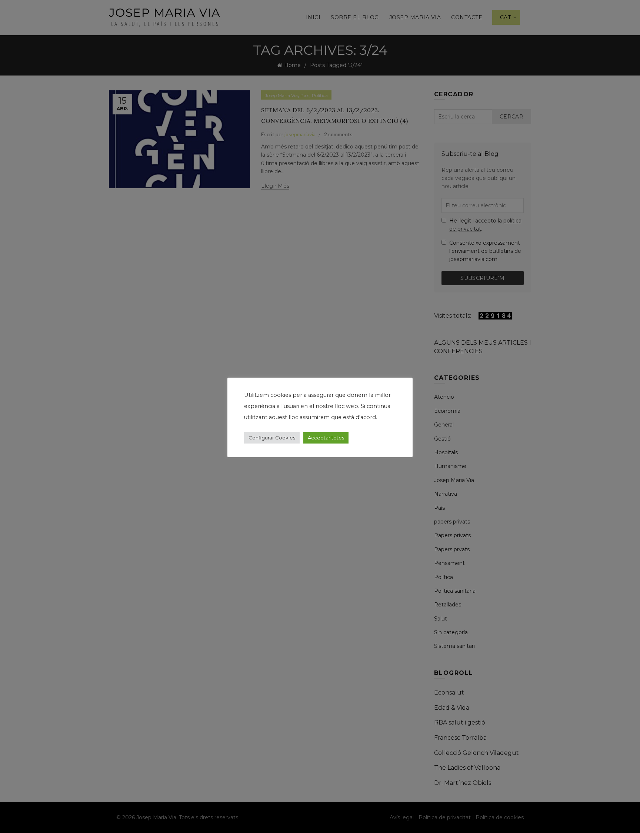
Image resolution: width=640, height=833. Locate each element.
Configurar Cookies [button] (272, 438)
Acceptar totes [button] (326, 438)
